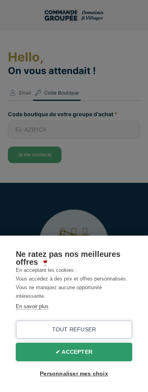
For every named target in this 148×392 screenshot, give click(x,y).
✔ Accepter (74, 352)
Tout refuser (74, 330)
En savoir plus (32, 306)
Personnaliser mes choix (74, 374)
